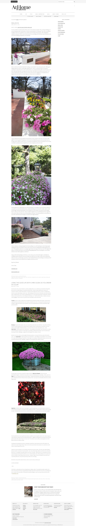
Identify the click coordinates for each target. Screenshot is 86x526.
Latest (59, 35)
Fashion (59, 28)
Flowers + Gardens (61, 30)
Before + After (60, 25)
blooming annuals (30, 478)
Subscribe (36, 499)
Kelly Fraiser (50, 506)
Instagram (24, 508)
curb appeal (33, 277)
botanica (16, 277)
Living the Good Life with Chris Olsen (25, 27)
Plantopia (12, 278)
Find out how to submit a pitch (68, 509)
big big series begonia (24, 478)
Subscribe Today (14, 1)
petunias (47, 277)
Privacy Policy (15, 517)
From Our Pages (61, 33)
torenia (22, 479)
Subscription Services (47, 522)
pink (49, 277)
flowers (44, 478)
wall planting (21, 278)
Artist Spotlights (60, 21)
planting (15, 479)
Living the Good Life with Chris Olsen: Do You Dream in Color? (31, 284)
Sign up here (35, 509)
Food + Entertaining (61, 32)
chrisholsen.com (14, 268)
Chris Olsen (29, 277)
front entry (37, 277)
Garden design (47, 478)
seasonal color (16, 278)
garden (40, 277)
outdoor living (43, 277)
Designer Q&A (60, 26)
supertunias (18, 479)
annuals (20, 478)
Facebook (24, 506)
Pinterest (24, 505)
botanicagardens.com (15, 271)
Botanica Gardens (20, 277)
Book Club (61, 23)
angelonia (16, 478)
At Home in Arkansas (21, 7)
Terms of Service (15, 519)
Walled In (15, 23)
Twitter (24, 509)
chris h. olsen (25, 277)
